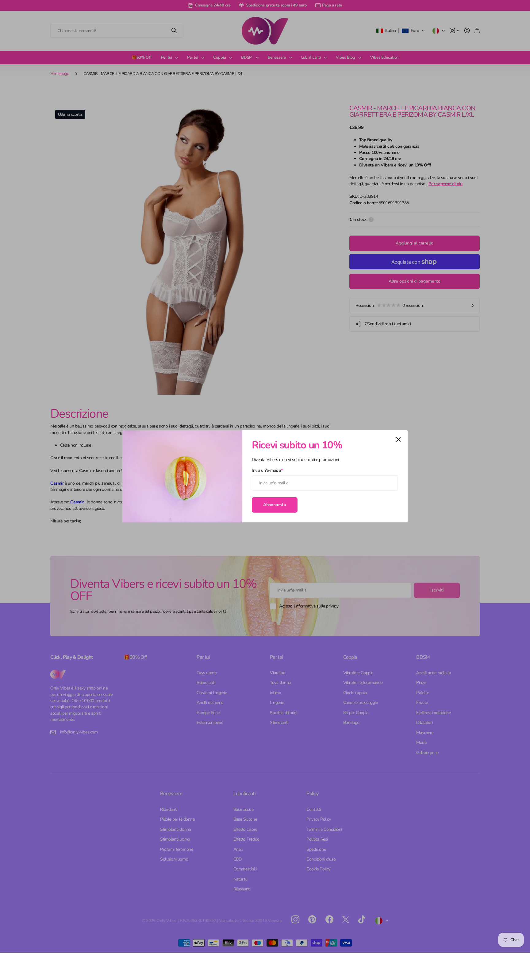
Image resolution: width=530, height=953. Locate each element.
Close (398, 439)
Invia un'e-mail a (267, 470)
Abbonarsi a (274, 505)
